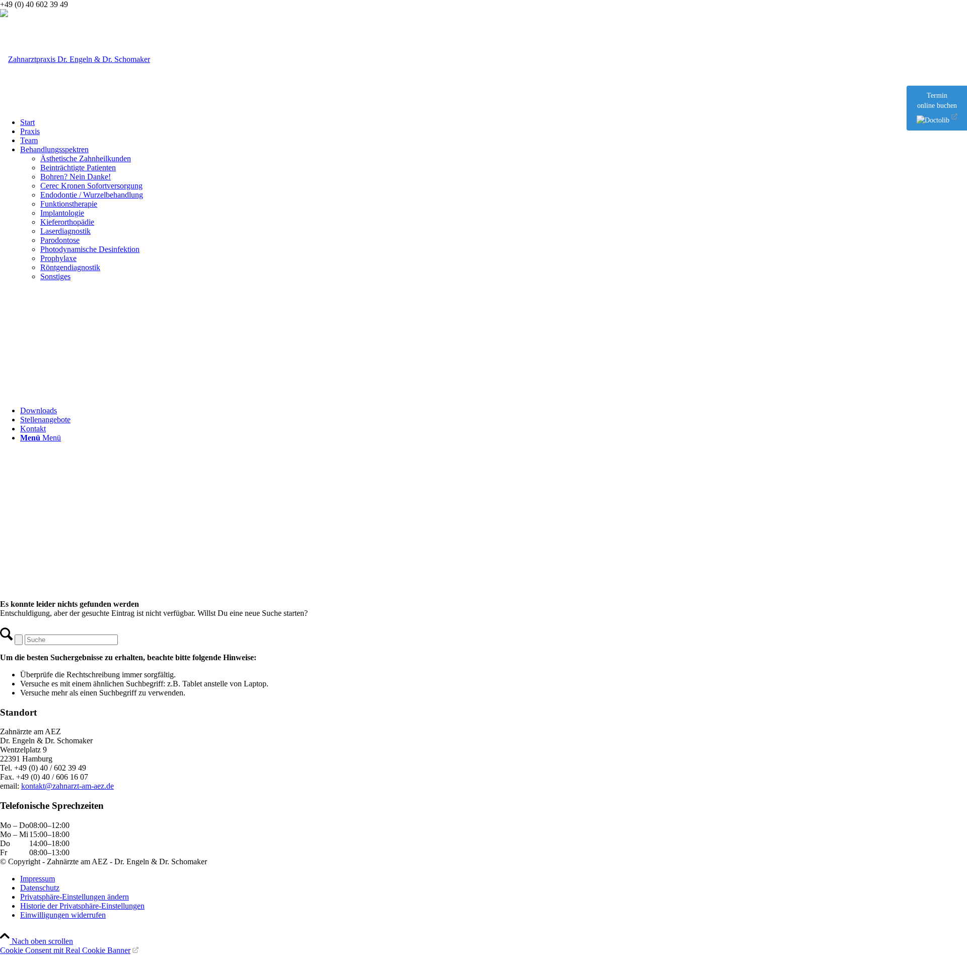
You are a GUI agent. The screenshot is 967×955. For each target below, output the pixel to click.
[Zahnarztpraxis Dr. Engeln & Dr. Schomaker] (75, 59)
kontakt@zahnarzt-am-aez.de (67, 786)
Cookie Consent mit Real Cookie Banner (65, 950)
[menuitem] (493, 122)
